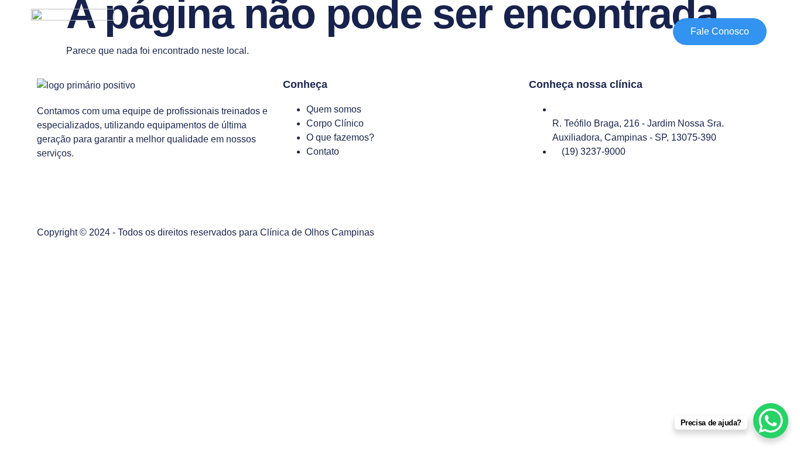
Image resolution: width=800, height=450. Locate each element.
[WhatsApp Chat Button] (770, 420)
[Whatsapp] (83, 195)
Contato (640, 31)
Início (360, 31)
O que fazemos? (572, 31)
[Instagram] (51, 195)
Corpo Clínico (493, 31)
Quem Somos (419, 31)
